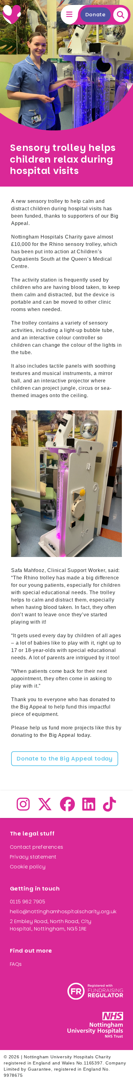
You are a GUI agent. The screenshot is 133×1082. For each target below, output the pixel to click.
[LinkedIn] (89, 808)
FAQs (16, 964)
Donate (95, 14)
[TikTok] (109, 808)
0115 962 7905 (27, 901)
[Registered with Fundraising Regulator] (95, 991)
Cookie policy (27, 866)
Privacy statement (33, 856)
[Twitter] (45, 808)
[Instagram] (23, 808)
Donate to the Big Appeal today (65, 758)
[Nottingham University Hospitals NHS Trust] (95, 1025)
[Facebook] (67, 808)
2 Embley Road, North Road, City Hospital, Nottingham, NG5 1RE (50, 925)
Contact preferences (36, 847)
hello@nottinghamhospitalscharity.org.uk (63, 911)
